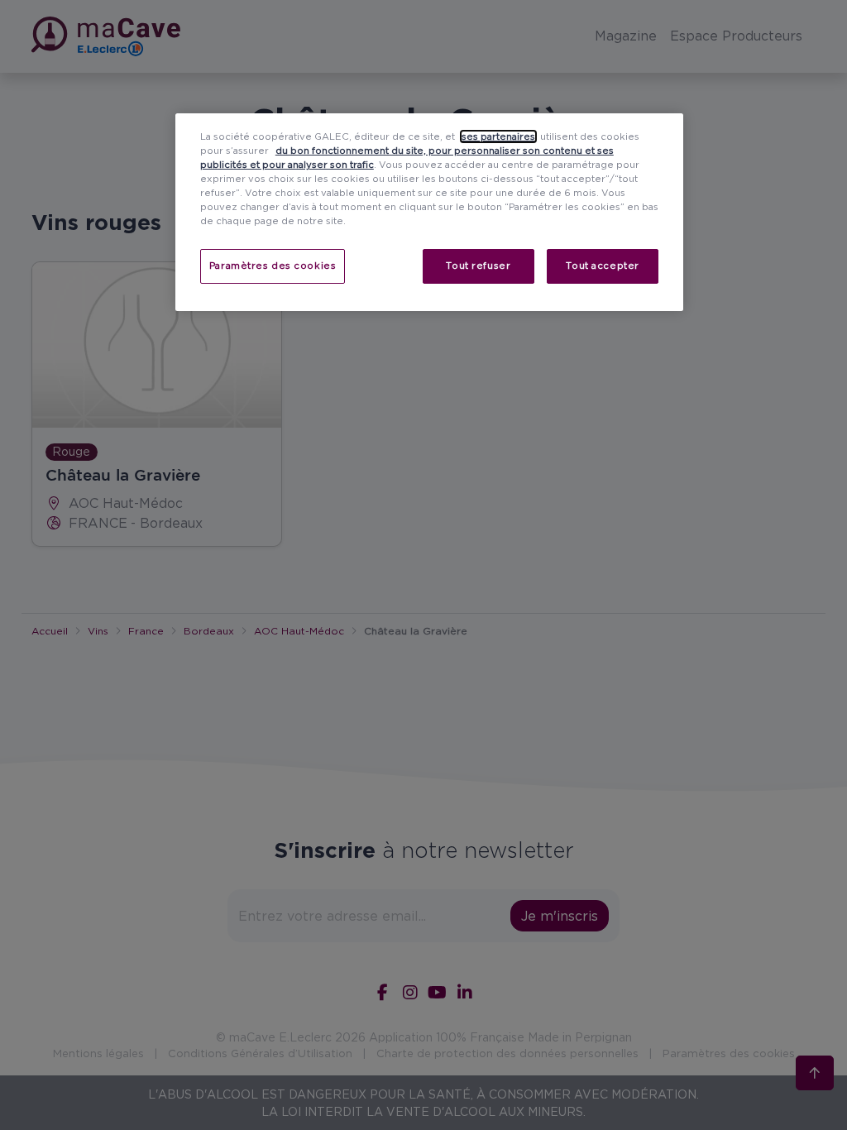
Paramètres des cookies (273, 266)
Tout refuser (478, 266)
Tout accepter (602, 266)
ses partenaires (498, 136)
